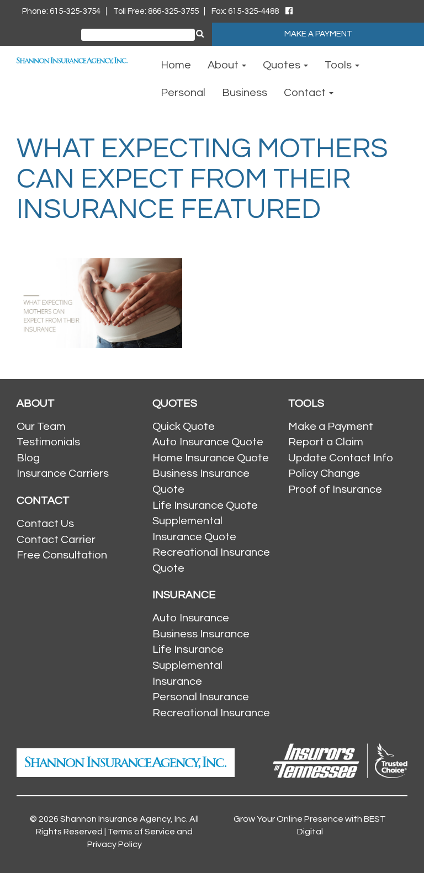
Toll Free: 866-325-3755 (156, 11)
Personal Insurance (200, 696)
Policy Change (324, 473)
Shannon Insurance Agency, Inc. (124, 819)
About (224, 65)
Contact (306, 92)
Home (176, 65)
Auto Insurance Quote (207, 442)
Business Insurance (201, 634)
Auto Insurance (190, 618)
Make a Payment (330, 426)
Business (244, 92)
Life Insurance (188, 649)
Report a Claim (325, 442)
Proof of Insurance (335, 489)
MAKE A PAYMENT (318, 34)
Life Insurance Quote (205, 505)
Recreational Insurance (211, 712)
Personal (183, 92)
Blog (28, 458)
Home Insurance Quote (210, 458)
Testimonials (48, 442)
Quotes (283, 65)
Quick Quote (183, 426)
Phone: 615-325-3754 (61, 11)
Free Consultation (62, 555)
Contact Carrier (56, 539)
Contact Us (45, 523)
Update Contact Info (340, 458)
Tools (339, 65)
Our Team (41, 426)
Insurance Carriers (63, 473)
